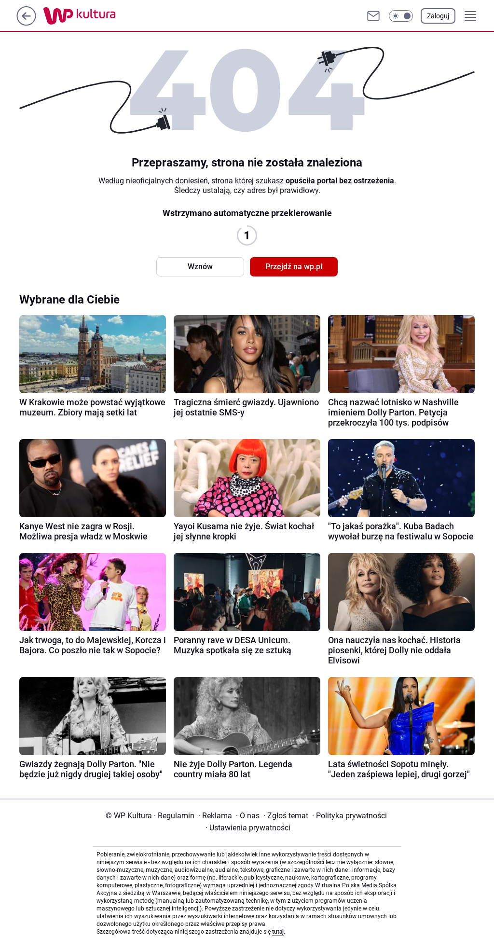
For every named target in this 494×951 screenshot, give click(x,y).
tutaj (278, 931)
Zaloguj (438, 16)
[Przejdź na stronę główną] (26, 23)
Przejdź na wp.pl (293, 266)
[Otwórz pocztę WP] (373, 16)
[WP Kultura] (101, 16)
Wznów (200, 266)
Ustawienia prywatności (248, 827)
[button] (401, 16)
